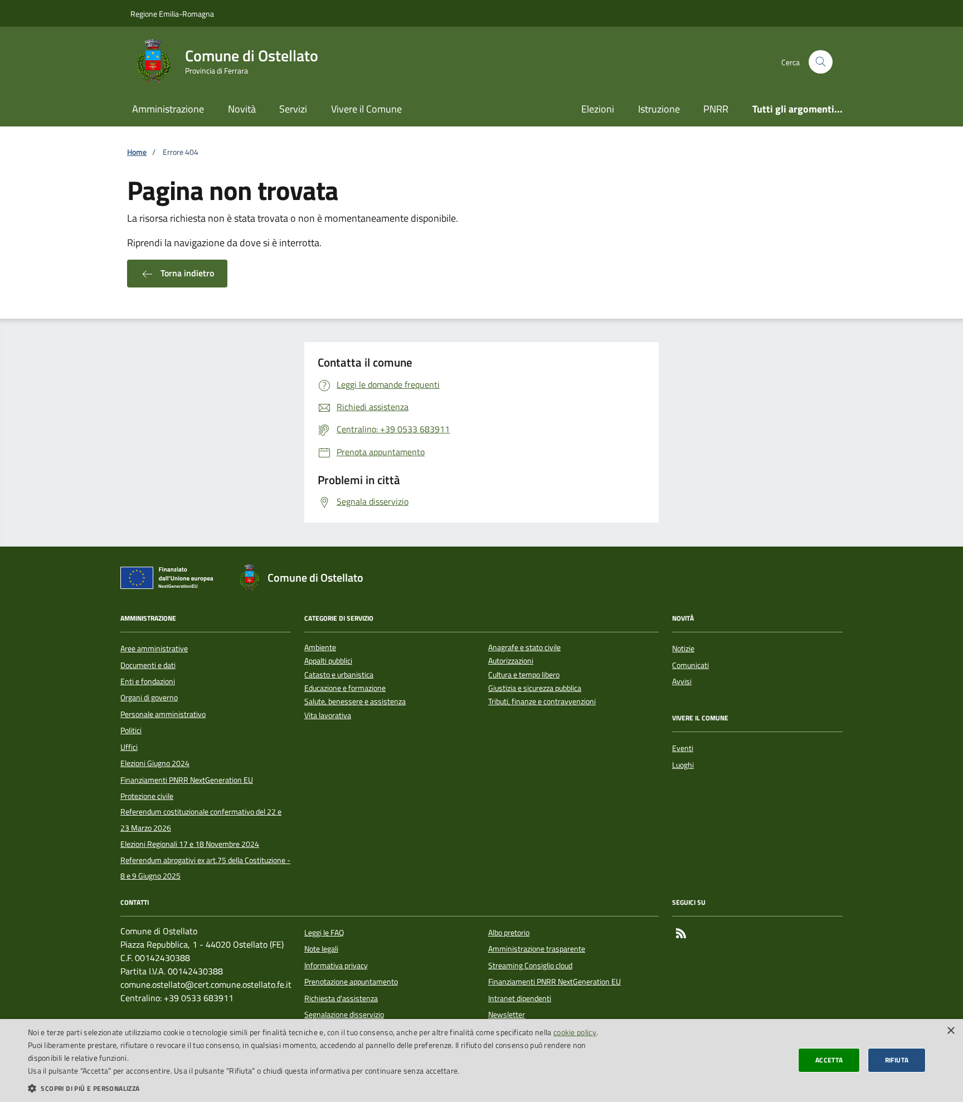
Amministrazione (168, 108)
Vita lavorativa (327, 715)
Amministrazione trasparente (536, 949)
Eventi (682, 748)
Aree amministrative (154, 648)
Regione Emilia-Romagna (172, 13)
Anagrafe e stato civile (524, 648)
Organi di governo (149, 697)
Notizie (683, 648)
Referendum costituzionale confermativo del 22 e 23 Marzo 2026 (200, 819)
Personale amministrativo (163, 714)
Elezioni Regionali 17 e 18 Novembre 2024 (189, 844)
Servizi (293, 108)
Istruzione (659, 108)
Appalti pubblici (328, 661)
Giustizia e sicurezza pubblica (534, 688)
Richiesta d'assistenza (341, 998)
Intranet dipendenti (519, 998)
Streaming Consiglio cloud (530, 965)
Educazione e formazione (345, 688)
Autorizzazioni (510, 661)
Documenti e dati (148, 665)
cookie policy (574, 1032)
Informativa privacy (336, 965)
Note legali (321, 949)
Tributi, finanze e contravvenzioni (542, 702)
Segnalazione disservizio (344, 1014)
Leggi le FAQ (324, 933)
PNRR (715, 108)
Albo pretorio (508, 933)
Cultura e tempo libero (524, 675)
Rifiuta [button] (897, 1060)
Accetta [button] (829, 1060)
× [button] (950, 1031)
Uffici (129, 747)
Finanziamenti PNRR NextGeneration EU (186, 780)
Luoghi (683, 765)
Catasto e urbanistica (338, 675)
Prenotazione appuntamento (351, 982)
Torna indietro (186, 273)
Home (137, 152)
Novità (242, 108)
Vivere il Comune (366, 108)
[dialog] (481, 1060)
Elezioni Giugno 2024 (154, 763)
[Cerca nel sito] (821, 62)
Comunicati (690, 665)
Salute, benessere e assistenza (355, 702)
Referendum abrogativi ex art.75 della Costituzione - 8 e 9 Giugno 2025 (205, 868)
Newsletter (506, 1014)
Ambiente (320, 648)
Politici (131, 730)
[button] (321, 1088)
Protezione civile (146, 796)
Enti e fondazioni (147, 681)
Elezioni (597, 108)
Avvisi (682, 681)
